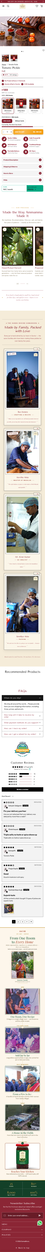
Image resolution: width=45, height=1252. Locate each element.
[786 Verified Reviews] (22, 758)
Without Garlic (19, 121)
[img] (9, 802)
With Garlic (6, 121)
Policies (6, 1235)
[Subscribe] (39, 1215)
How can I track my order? (15, 728)
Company (6, 1230)
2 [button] (18, 922)
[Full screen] (42, 19)
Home (4, 64)
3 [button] (22, 922)
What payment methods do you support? (21, 723)
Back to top (23, 1248)
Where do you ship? (12, 698)
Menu (4, 1224)
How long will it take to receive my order (19, 716)
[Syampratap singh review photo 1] (9, 909)
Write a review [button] (22, 789)
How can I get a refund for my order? (20, 734)
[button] (3, 6)
